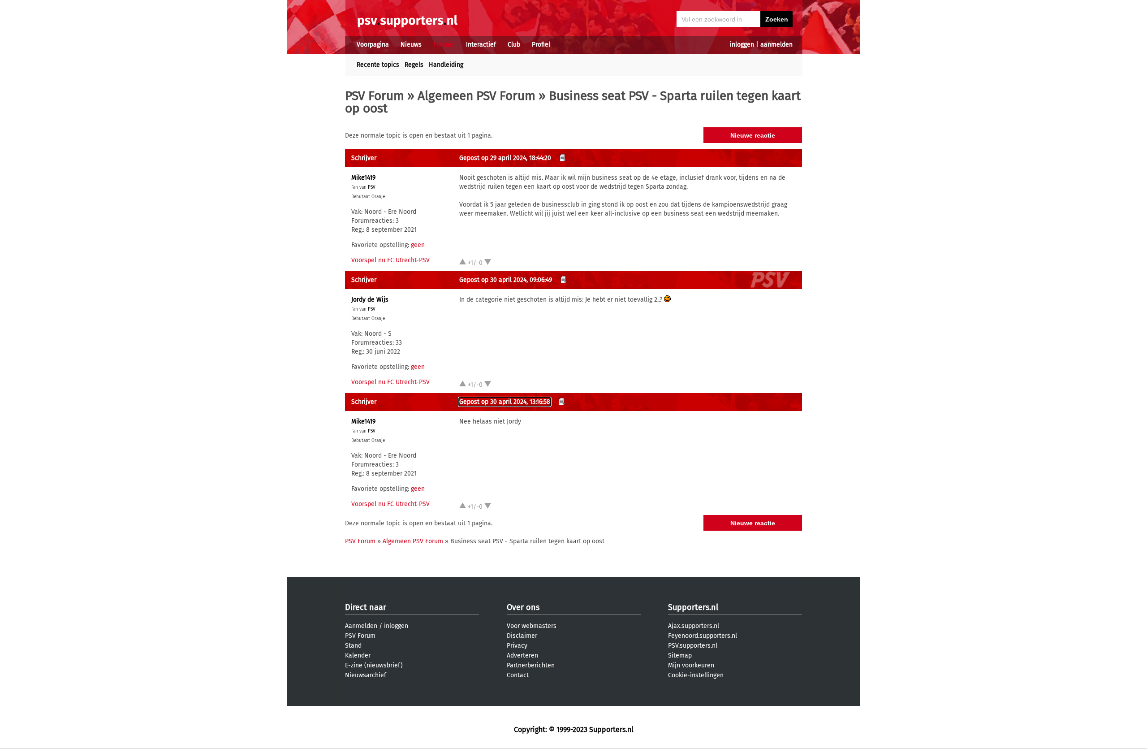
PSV (371, 187)
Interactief (481, 44)
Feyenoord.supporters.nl (702, 636)
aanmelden (776, 44)
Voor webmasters (531, 626)
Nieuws (411, 44)
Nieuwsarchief (365, 675)
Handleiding (446, 65)
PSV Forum (374, 95)
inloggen (742, 44)
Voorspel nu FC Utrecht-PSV (390, 260)
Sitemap (680, 655)
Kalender (358, 655)
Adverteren (522, 655)
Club (514, 44)
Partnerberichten (531, 665)
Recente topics (378, 65)
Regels (414, 65)
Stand (353, 645)
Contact (518, 675)
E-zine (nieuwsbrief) (374, 665)
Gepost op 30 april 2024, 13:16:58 (504, 402)
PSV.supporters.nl (692, 645)
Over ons (523, 607)
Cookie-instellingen (696, 675)
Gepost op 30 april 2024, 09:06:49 (505, 280)
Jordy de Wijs (369, 299)
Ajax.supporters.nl (693, 626)
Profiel (541, 44)
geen (418, 245)
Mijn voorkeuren (691, 665)
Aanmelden (361, 626)
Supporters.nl (693, 607)
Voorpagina (373, 44)
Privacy (517, 645)
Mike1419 (363, 178)
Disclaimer (522, 636)
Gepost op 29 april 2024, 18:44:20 (505, 158)
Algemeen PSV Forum (476, 95)
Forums (443, 44)
